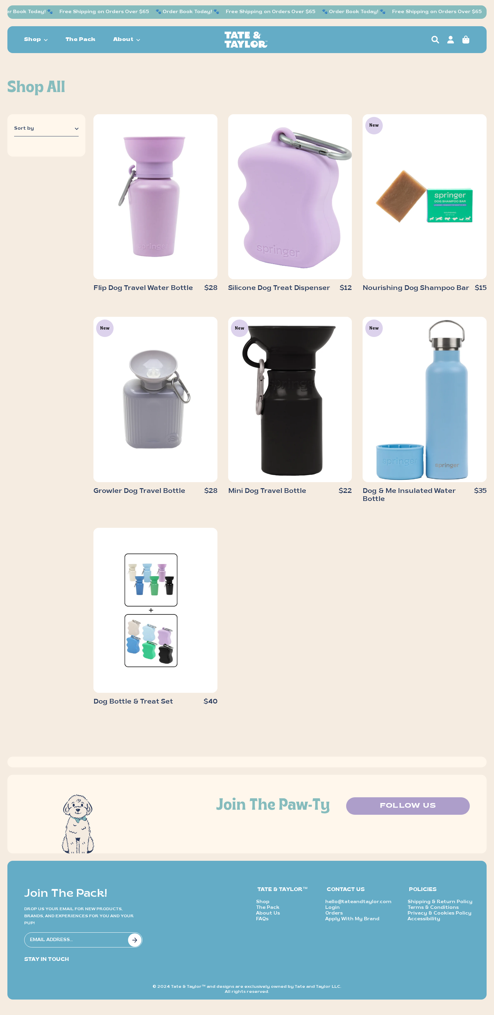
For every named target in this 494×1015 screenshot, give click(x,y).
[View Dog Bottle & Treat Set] (155, 610)
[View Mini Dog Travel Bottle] (290, 399)
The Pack (80, 39)
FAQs (262, 919)
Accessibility (424, 919)
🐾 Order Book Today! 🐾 (178, 11)
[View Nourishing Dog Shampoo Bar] (425, 197)
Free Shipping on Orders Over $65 (95, 11)
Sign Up (134, 940)
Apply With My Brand (352, 919)
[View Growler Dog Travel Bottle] (155, 399)
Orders (334, 913)
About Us (268, 913)
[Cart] (465, 39)
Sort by (24, 128)
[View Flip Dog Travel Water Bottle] (155, 197)
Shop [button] (32, 39)
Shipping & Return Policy (440, 902)
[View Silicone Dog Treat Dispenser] (290, 197)
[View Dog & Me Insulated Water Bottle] (425, 399)
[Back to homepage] (246, 40)
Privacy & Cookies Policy (439, 913)
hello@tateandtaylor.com (358, 902)
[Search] (435, 39)
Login (332, 907)
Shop (263, 902)
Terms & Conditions (433, 907)
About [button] (123, 39)
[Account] (450, 39)
